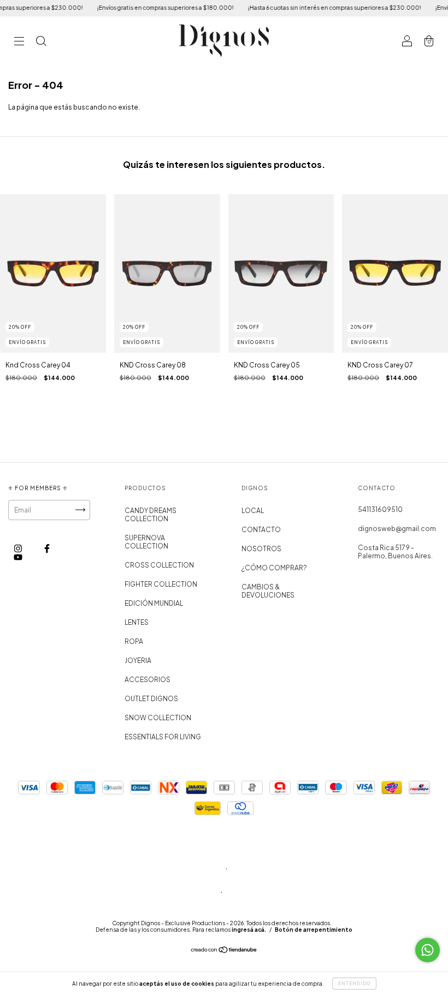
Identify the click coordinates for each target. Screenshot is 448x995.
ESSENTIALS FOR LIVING (163, 737)
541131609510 (380, 509)
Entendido (354, 983)
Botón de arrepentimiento (313, 929)
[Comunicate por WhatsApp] (427, 950)
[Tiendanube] (224, 951)
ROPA (134, 641)
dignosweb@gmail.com (397, 528)
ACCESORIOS (147, 680)
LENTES (137, 622)
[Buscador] (41, 42)
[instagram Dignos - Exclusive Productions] (18, 548)
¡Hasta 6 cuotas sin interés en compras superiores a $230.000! (324, 7)
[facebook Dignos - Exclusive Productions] (47, 548)
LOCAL (252, 510)
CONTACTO (261, 530)
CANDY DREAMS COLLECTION (150, 514)
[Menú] (19, 42)
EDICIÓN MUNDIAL (154, 603)
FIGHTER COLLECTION (161, 584)
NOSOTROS (261, 549)
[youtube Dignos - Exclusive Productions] (18, 557)
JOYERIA (138, 660)
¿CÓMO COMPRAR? (274, 568)
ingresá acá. (249, 929)
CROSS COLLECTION (159, 565)
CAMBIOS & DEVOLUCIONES (267, 591)
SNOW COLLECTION (158, 718)
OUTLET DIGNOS (151, 699)
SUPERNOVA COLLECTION (146, 542)
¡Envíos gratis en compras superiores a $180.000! (154, 7)
